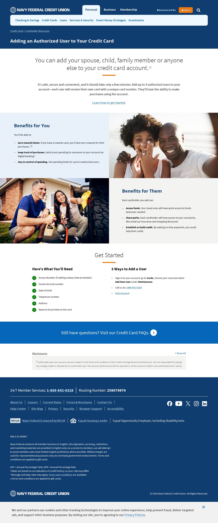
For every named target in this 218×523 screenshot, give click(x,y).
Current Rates (52, 402)
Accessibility (115, 409)
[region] (109, 512)
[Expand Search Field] (198, 10)
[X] (188, 403)
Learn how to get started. (109, 103)
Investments (136, 20)
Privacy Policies (134, 515)
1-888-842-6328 (133, 287)
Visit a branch (122, 293)
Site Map (37, 409)
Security (68, 409)
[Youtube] (179, 403)
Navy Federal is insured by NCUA (43, 421)
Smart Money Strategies (111, 20)
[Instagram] (196, 403)
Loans (63, 20)
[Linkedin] (204, 403)
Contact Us (104, 402)
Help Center (18, 409)
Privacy (53, 409)
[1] (150, 66)
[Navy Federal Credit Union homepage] (40, 10)
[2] (31, 145)
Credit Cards (49, 20)
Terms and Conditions (60, 474)
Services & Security (82, 20)
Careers (33, 402)
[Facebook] (169, 403)
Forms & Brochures (79, 402)
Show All (180, 353)
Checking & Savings (27, 20)
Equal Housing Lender (93, 421)
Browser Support (90, 409)
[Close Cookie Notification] (203, 507)
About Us (16, 402)
